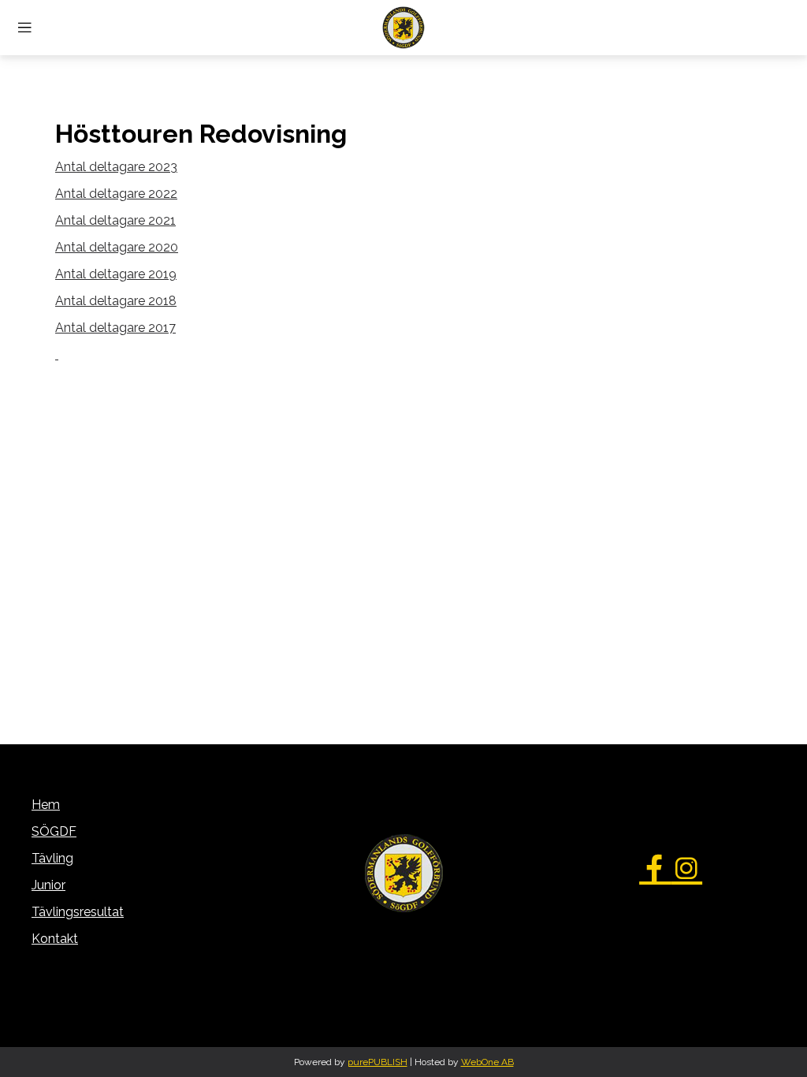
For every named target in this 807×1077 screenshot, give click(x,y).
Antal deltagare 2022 (116, 193)
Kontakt (55, 938)
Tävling (52, 858)
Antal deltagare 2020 (116, 247)
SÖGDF (54, 831)
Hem (46, 804)
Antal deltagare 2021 (115, 220)
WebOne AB (487, 1062)
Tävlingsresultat (78, 911)
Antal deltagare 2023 (116, 166)
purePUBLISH (377, 1062)
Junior (48, 885)
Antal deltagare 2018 (116, 300)
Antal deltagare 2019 (116, 273)
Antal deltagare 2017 (115, 327)
